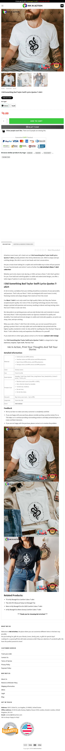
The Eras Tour (6, 157)
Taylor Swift (47, 153)
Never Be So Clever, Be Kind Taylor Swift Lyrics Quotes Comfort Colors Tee (31, 196)
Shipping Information (8, 686)
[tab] (6, 244)
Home (3, 88)
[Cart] (62, 5)
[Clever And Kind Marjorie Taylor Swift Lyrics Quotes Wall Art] (11, 181)
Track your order (6, 654)
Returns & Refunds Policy (9, 683)
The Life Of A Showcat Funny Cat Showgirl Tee (20, 603)
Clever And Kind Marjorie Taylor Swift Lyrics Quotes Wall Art (10, 196)
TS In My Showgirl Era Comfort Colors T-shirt (20, 599)
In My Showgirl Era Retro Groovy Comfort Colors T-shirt (23, 610)
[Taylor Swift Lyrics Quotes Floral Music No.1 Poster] (54, 181)
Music (14, 88)
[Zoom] (4, 69)
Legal (3, 693)
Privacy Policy (5, 665)
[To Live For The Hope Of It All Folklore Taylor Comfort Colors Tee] (32, 215)
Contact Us (4, 657)
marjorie (38, 153)
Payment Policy (6, 668)
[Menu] (2, 5)
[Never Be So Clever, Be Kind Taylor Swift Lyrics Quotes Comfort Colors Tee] (32, 181)
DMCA (3, 690)
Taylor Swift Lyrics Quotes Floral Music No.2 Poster (10, 230)
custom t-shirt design (51, 336)
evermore (29, 153)
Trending (9, 88)
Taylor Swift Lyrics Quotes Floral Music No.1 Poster (53, 196)
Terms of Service (6, 661)
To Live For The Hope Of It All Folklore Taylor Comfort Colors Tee (32, 230)
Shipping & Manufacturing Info (23, 244)
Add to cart (36, 121)
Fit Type (4, 101)
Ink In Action (18, 403)
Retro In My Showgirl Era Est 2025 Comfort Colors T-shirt (24, 606)
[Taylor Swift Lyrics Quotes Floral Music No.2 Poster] (11, 215)
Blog (2, 697)
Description (6, 244)
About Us (4, 679)
